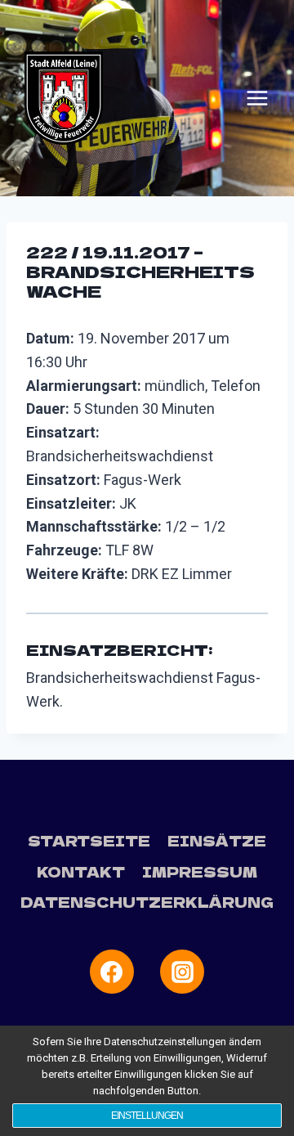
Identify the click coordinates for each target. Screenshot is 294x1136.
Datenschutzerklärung (147, 901)
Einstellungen (147, 1115)
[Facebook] (112, 972)
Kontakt (81, 871)
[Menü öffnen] (257, 98)
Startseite (89, 840)
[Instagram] (182, 972)
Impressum (199, 871)
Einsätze (216, 840)
